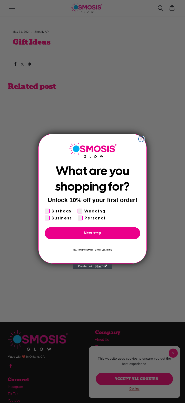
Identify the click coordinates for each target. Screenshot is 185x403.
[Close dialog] (141, 139)
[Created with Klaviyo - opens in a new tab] (92, 266)
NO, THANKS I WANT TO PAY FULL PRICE (92, 250)
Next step (92, 233)
